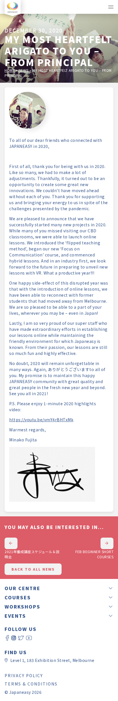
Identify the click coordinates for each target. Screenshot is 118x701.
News (24, 70)
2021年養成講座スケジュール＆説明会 (32, 554)
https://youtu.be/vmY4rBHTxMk (41, 419)
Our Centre (22, 588)
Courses (18, 597)
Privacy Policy (24, 675)
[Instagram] (13, 638)
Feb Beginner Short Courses (94, 554)
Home (10, 70)
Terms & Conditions (31, 684)
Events (15, 615)
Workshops (22, 606)
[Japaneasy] (13, 7)
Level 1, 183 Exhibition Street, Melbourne (52, 660)
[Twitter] (21, 638)
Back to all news (33, 569)
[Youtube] (29, 638)
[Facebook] (7, 638)
